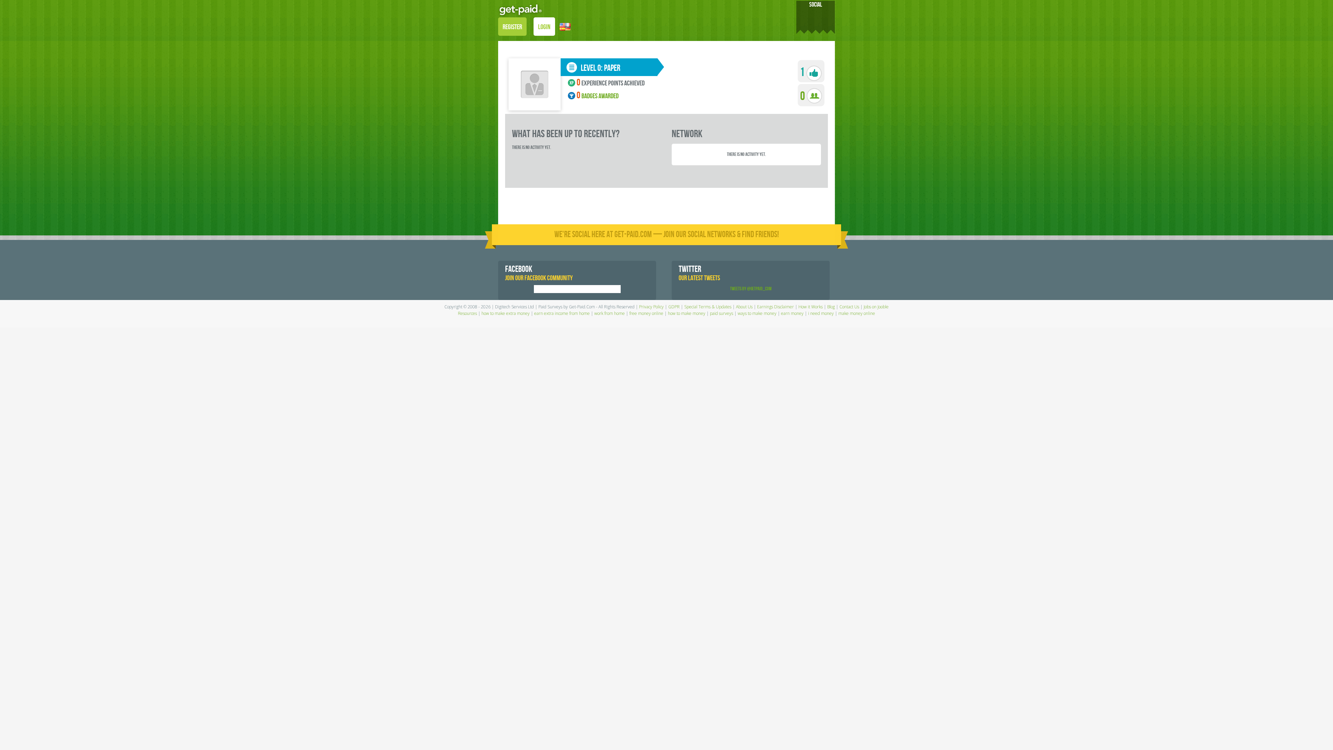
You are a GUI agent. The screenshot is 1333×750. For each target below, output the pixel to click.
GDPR (674, 307)
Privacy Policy (651, 307)
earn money (792, 313)
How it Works (810, 307)
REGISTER (512, 27)
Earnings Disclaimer (775, 307)
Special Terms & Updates (707, 307)
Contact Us (849, 307)
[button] (565, 26)
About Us (744, 307)
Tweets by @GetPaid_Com (751, 289)
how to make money (686, 313)
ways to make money (757, 313)
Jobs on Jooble (876, 307)
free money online (646, 313)
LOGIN (544, 27)
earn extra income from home (562, 313)
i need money (821, 313)
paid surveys (721, 313)
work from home (609, 313)
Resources (467, 313)
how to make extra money (505, 313)
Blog (831, 307)
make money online (856, 313)
